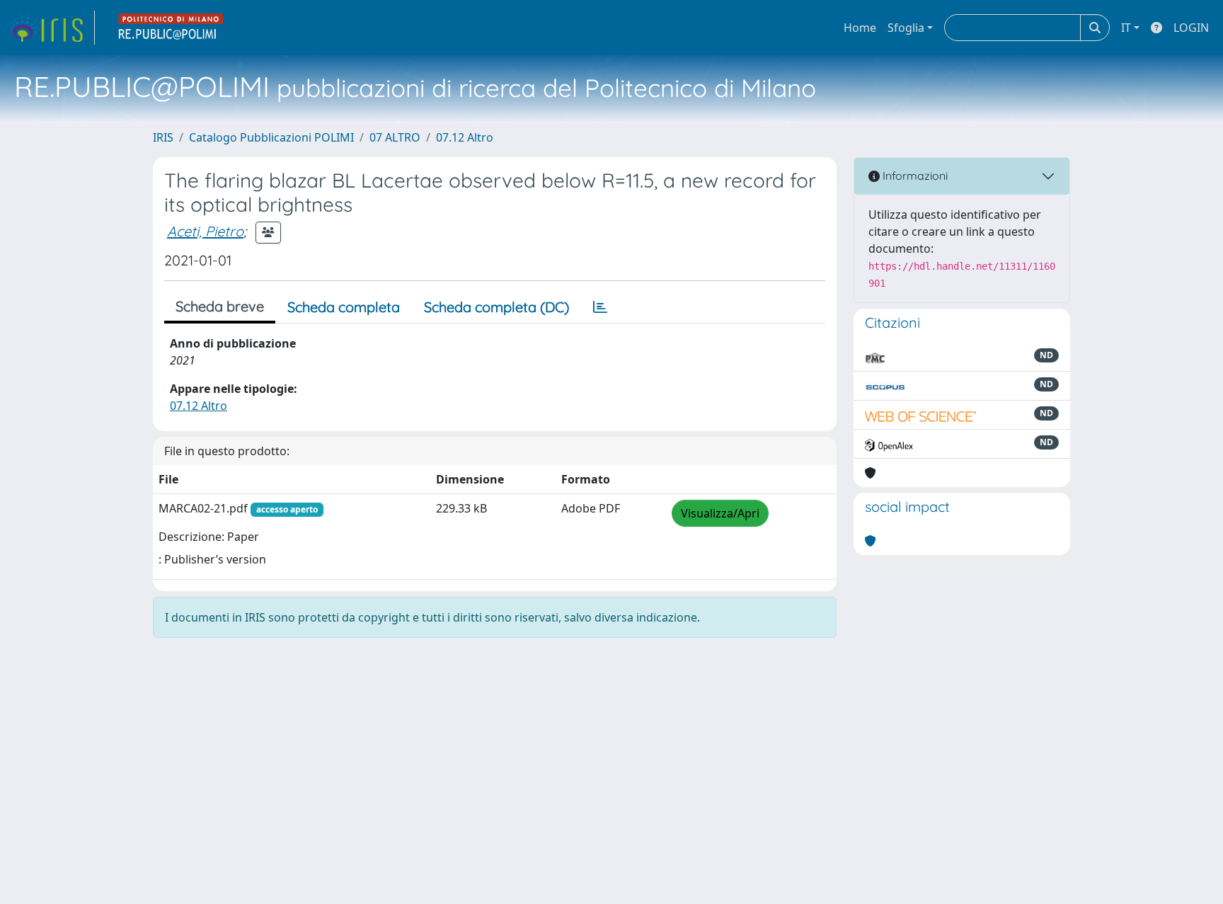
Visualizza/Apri (720, 513)
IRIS (163, 137)
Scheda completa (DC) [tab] (496, 307)
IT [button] (1126, 27)
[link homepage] (51, 28)
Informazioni (914, 175)
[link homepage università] (171, 28)
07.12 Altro (464, 137)
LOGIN (1191, 27)
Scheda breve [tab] (220, 306)
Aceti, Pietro (205, 231)
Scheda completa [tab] (343, 307)
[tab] (600, 307)
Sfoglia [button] (906, 27)
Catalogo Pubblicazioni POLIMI (271, 137)
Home (860, 27)
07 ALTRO (394, 137)
